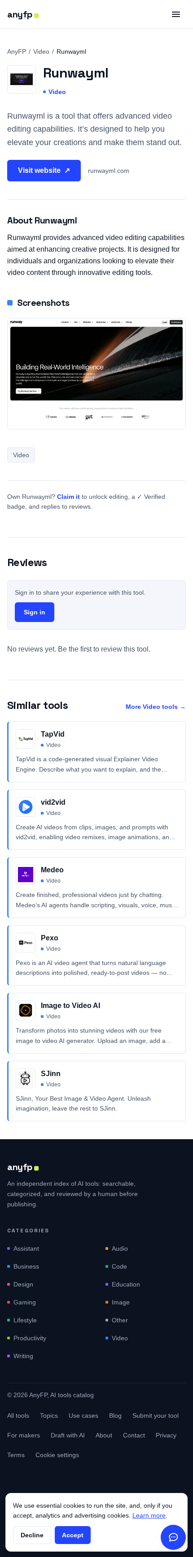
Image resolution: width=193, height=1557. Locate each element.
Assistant (26, 1248)
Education (126, 1284)
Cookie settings (57, 1454)
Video (41, 51)
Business (26, 1266)
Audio (120, 1248)
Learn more (149, 1515)
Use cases (83, 1415)
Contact (134, 1435)
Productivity (29, 1338)
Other (120, 1320)
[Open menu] (176, 14)
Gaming (24, 1302)
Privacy (166, 1435)
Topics (49, 1415)
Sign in (34, 612)
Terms (16, 1454)
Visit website (44, 170)
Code (119, 1266)
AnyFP (16, 51)
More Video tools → (156, 706)
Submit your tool (155, 1415)
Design (23, 1284)
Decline (32, 1535)
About (104, 1435)
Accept (72, 1535)
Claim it (68, 496)
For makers (23, 1435)
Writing (23, 1356)
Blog (115, 1415)
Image (121, 1302)
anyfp (19, 14)
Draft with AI (68, 1435)
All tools (18, 1415)
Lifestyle (25, 1320)
